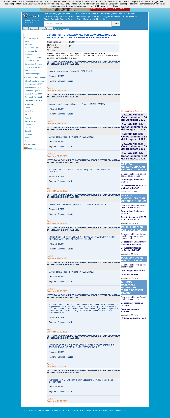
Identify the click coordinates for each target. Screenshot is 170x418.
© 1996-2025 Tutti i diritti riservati (65, 410)
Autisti (83, 16)
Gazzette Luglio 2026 (33, 87)
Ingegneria (59, 14)
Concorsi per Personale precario (132, 304)
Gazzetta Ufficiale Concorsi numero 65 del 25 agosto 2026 (134, 127)
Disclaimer (29, 141)
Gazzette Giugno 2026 (33, 91)
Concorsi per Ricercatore (133, 270)
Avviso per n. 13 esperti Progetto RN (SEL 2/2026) (71, 137)
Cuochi (77, 16)
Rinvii (125, 16)
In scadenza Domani (33, 51)
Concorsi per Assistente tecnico (132, 181)
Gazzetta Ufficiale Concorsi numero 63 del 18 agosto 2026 (134, 146)
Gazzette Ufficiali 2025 (33, 97)
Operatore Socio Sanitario (125, 14)
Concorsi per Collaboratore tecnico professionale (134, 243)
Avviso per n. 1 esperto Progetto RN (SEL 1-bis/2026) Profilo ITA (77, 204)
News (27, 41)
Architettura (69, 14)
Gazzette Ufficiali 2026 (33, 94)
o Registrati (64, 29)
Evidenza (28, 44)
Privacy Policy (98, 410)
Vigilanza (90, 16)
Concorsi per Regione (33, 64)
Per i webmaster (30, 145)
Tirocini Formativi (51, 19)
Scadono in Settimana (33, 54)
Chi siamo (28, 128)
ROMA (61, 76)
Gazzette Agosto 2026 (33, 84)
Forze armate (90, 19)
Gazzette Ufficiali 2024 (33, 100)
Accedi (56, 29)
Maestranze (68, 16)
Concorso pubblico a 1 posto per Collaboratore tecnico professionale (133, 236)
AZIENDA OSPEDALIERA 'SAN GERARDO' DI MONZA (134, 167)
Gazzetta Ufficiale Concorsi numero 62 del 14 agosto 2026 (134, 156)
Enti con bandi (30, 70)
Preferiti (28, 118)
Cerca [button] (116, 24)
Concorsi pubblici (31, 38)
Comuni (80, 19)
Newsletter (29, 111)
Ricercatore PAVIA (129, 274)
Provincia (72, 19)
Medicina (85, 14)
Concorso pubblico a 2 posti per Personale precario (133, 298)
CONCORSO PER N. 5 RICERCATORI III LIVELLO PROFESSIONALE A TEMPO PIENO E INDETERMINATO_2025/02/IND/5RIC (81, 346)
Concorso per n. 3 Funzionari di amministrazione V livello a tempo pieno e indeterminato (81, 381)
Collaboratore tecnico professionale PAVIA (131, 249)
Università (100, 19)
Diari (120, 16)
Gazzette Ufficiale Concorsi (35, 78)
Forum (27, 108)
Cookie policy (120, 410)
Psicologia (109, 14)
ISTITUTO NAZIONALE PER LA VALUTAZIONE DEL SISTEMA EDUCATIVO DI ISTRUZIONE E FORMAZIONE (83, 63)
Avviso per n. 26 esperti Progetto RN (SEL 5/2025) (71, 272)
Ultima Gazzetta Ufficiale (34, 81)
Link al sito (29, 125)
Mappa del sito (30, 121)
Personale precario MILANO (130, 310)
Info (108, 6)
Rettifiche (133, 16)
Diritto (77, 14)
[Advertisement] (134, 71)
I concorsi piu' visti (32, 61)
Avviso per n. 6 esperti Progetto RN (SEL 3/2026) (70, 71)
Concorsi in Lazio (65, 81)
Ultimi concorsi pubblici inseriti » (134, 318)
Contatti (28, 131)
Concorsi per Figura (32, 74)
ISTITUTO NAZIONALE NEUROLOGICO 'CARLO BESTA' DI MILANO (132, 287)
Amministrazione (96, 14)
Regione (63, 19)
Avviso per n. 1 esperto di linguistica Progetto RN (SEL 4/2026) (77, 104)
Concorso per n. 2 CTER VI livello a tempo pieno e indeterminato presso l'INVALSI (81, 171)
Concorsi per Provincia (33, 67)
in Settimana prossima (33, 57)
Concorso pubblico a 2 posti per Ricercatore (133, 266)
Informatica (49, 14)
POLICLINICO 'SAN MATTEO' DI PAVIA (132, 228)
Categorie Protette (110, 16)
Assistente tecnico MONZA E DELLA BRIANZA (133, 187)
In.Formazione (85, 410)
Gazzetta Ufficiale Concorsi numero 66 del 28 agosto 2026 (134, 117)
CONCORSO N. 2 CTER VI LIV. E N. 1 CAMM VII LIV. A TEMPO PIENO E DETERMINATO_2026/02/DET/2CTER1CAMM (82, 238)
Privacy (27, 137)
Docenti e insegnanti (53, 16)
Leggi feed (32, 148)
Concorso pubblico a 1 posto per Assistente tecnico (133, 175)
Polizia (98, 16)
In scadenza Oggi (31, 48)
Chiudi (116, 6)
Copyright (28, 134)
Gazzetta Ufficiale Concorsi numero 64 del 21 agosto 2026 (134, 136)
